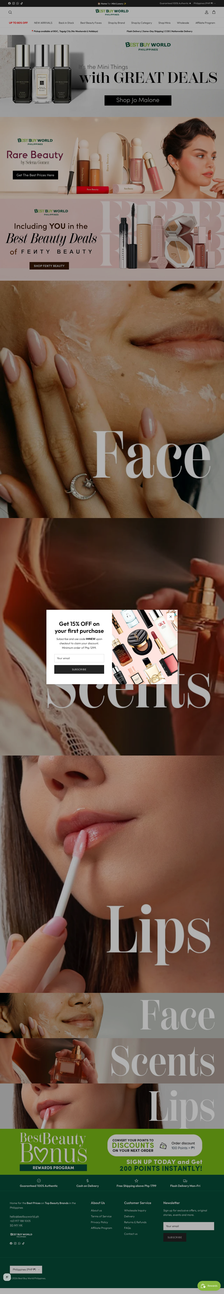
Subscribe (79, 669)
